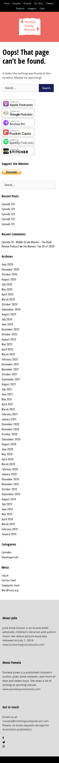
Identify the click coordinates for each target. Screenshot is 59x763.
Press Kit (27, 3)
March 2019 (8, 524)
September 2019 (11, 494)
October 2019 (9, 489)
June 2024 (7, 324)
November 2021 (10, 369)
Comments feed (10, 585)
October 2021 (9, 374)
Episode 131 (8, 224)
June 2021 (7, 394)
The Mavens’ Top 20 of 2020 (38, 246)
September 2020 (11, 439)
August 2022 (9, 339)
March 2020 (8, 464)
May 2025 (7, 289)
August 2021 (9, 384)
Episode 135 (8, 204)
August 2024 (9, 314)
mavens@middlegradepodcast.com (25, 721)
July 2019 (7, 504)
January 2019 (9, 534)
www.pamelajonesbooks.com (21, 689)
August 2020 (9, 444)
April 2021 (7, 404)
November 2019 (10, 484)
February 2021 (10, 414)
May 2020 (7, 454)
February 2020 (10, 469)
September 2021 (11, 379)
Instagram (32, 8)
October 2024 (9, 304)
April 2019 (7, 519)
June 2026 (7, 264)
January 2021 (9, 419)
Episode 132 (8, 219)
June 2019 (7, 509)
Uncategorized (10, 557)
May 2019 (7, 514)
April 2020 (7, 459)
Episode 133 (8, 214)
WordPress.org (10, 590)
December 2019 (10, 479)
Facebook (20, 8)
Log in (5, 575)
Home (6, 3)
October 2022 (9, 334)
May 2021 (7, 399)
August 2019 (9, 499)
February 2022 (10, 359)
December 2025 (10, 269)
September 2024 (11, 309)
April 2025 (7, 294)
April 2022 (7, 349)
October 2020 (9, 434)
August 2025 (9, 279)
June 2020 (7, 449)
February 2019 (10, 529)
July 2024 (7, 319)
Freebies (49, 3)
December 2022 (10, 329)
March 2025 (8, 299)
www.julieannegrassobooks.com (23, 644)
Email (42, 8)
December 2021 (10, 364)
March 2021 (8, 409)
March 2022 (8, 354)
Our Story (38, 3)
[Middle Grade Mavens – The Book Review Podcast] (29, 26)
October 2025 (9, 274)
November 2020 (10, 429)
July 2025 (7, 284)
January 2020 (9, 474)
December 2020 (10, 424)
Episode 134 (8, 209)
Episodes (16, 3)
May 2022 (7, 344)
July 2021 (7, 389)
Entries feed (9, 580)
